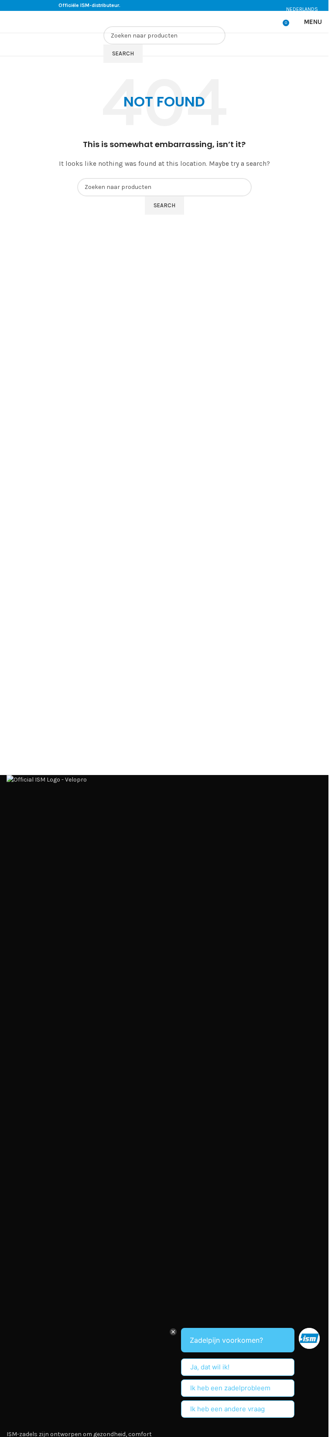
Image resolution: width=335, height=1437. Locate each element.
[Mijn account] (273, 22)
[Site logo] (34, 21)
